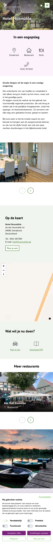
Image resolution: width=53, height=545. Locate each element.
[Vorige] (22, 191)
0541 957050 (26, 69)
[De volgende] (31, 191)
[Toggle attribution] (50, 318)
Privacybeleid (45, 497)
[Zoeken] (30, 5)
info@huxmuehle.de (21, 242)
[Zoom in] (3, 266)
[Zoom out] (3, 270)
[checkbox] (5, 520)
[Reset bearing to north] (3, 274)
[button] (12, 248)
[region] (26, 291)
